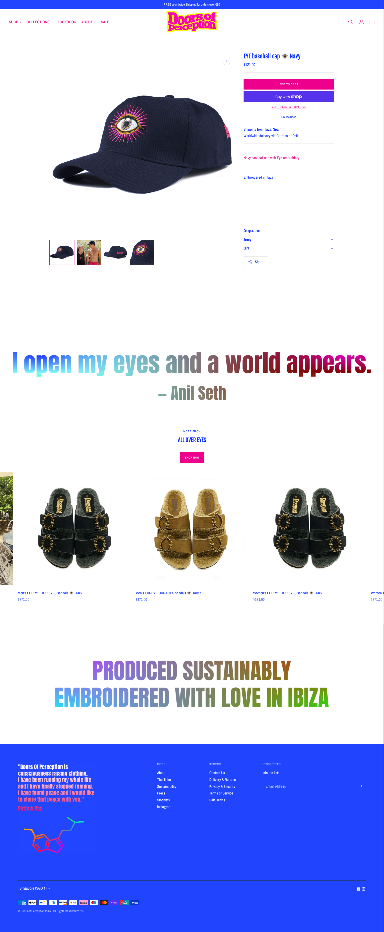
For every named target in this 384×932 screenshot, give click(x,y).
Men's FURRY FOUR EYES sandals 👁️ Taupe (168, 592)
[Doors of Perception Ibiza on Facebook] (358, 889)
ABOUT (87, 22)
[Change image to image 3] (115, 252)
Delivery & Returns (222, 779)
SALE (105, 22)
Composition (252, 231)
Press (161, 793)
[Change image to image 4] (142, 252)
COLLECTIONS (38, 22)
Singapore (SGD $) (33, 888)
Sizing (247, 239)
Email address (275, 781)
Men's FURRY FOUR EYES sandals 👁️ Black (50, 592)
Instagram (164, 806)
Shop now (192, 457)
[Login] (361, 22)
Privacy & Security (222, 786)
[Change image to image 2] (89, 252)
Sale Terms (217, 799)
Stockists (163, 799)
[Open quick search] (351, 22)
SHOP (13, 22)
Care (247, 248)
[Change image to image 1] (62, 252)
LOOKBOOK (67, 22)
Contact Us (217, 772)
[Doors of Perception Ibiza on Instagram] (363, 889)
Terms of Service (221, 793)
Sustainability (166, 786)
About (161, 772)
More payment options (289, 107)
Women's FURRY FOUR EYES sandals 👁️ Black (287, 592)
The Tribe (164, 779)
